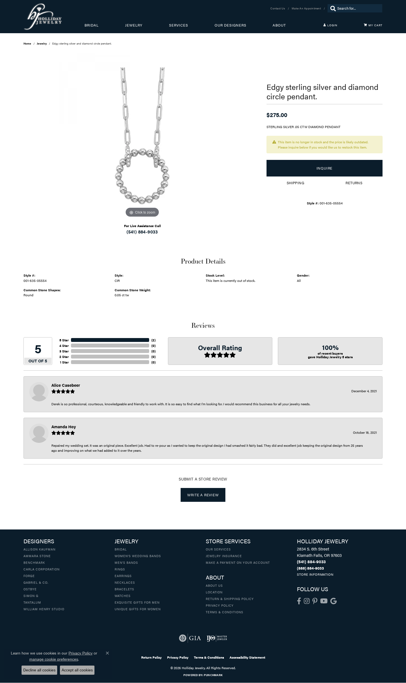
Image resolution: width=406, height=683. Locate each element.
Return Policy (151, 657)
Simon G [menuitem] (30, 595)
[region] (142, 136)
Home (27, 43)
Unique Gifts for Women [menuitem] (138, 609)
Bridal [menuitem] (121, 549)
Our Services (218, 549)
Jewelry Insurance (224, 556)
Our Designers (230, 25)
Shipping (295, 182)
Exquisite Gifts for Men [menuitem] (137, 602)
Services (178, 25)
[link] (278, 8)
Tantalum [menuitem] (32, 602)
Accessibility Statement (247, 657)
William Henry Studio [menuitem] (43, 609)
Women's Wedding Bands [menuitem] (138, 556)
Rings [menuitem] (120, 569)
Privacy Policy (220, 605)
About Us (214, 585)
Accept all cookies (77, 670)
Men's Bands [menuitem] (126, 562)
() (153, 339)
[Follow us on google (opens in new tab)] (333, 601)
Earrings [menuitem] (123, 575)
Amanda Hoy (63, 426)
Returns (354, 182)
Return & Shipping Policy (230, 598)
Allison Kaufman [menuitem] (39, 549)
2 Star (64, 356)
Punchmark (213, 675)
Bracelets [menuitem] (124, 589)
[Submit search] (332, 8)
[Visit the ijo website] (217, 638)
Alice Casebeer (65, 385)
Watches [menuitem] (123, 595)
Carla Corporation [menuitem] (41, 569)
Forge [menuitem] (29, 575)
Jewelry (134, 25)
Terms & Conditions (224, 612)
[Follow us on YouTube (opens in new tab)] (324, 601)
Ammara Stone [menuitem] (37, 556)
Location (214, 592)
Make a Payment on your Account (238, 562)
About (279, 25)
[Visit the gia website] (190, 638)
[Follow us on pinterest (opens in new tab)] (314, 601)
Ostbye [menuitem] (30, 589)
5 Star (64, 339)
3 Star (64, 351)
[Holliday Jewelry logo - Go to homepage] (54, 16)
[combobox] (358, 8)
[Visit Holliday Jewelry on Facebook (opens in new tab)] (299, 601)
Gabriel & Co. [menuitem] (35, 582)
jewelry (42, 43)
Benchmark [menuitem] (34, 562)
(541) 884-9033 (142, 231)
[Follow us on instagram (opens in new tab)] (307, 601)
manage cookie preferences (53, 659)
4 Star (64, 345)
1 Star (64, 362)
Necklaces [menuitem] (125, 582)
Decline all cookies (39, 670)
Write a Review (202, 494)
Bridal (92, 25)
